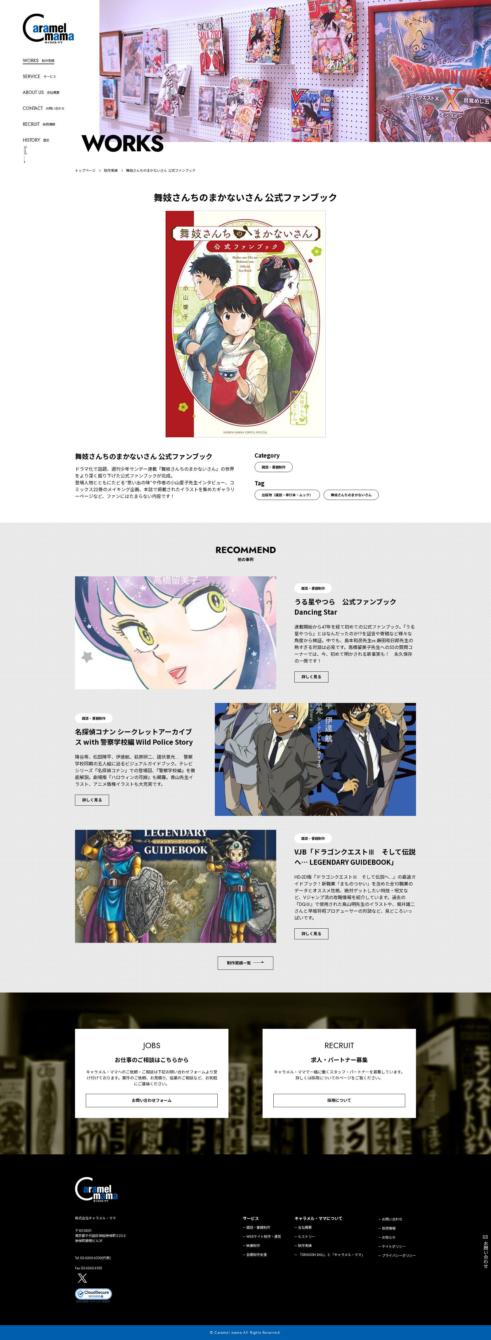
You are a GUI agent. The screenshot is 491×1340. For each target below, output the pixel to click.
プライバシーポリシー (399, 1255)
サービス (251, 1218)
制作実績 (111, 170)
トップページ (85, 170)
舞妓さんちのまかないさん (351, 494)
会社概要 (305, 1227)
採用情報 (389, 1228)
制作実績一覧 (239, 963)
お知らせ (389, 1237)
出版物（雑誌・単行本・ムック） (287, 494)
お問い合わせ (392, 1219)
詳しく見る (311, 677)
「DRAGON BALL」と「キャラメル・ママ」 (331, 1254)
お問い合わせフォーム (152, 1100)
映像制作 (253, 1245)
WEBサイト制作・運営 (263, 1236)
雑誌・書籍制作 (274, 466)
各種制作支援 (256, 1254)
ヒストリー (306, 1236)
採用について (339, 1100)
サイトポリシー (394, 1246)
